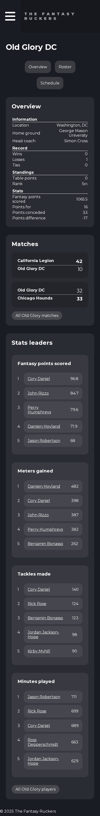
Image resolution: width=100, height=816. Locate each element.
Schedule (50, 83)
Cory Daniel (39, 378)
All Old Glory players (36, 789)
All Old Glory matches (37, 315)
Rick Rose (37, 603)
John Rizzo (38, 393)
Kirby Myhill (39, 651)
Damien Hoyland (44, 426)
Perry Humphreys (39, 409)
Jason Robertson (44, 440)
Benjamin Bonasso (45, 543)
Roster (65, 67)
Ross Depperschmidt (43, 742)
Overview (38, 67)
